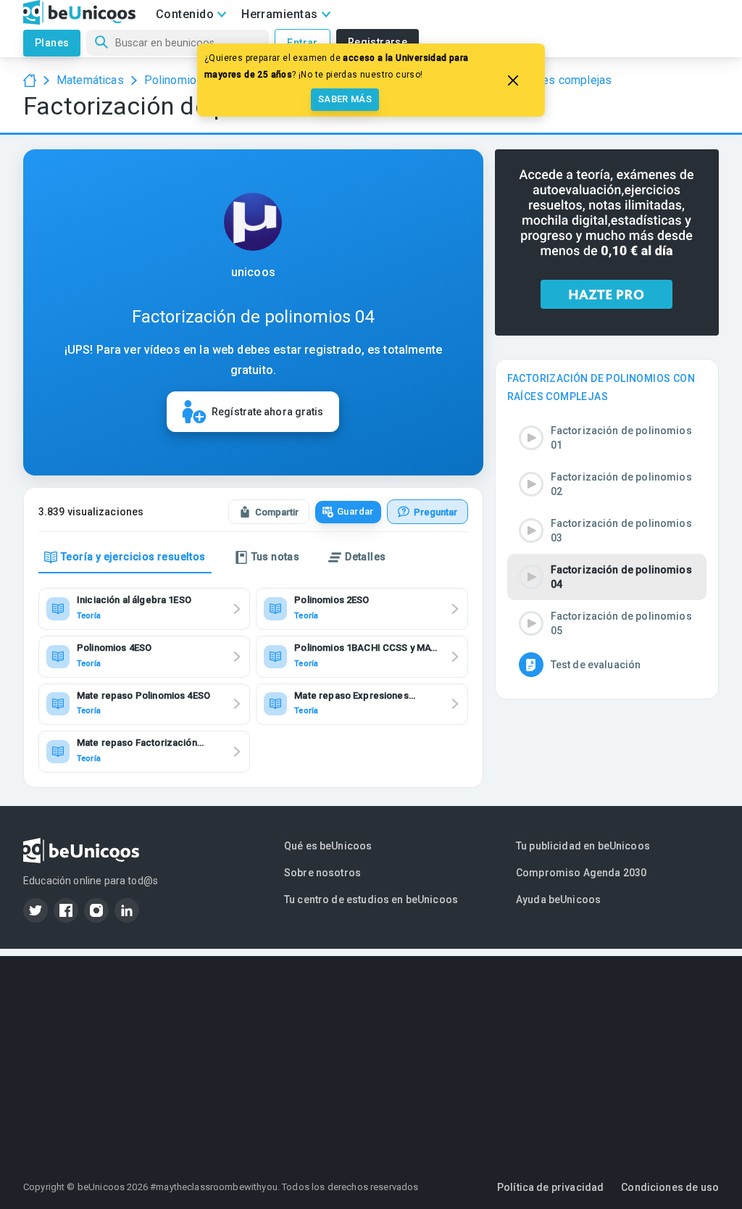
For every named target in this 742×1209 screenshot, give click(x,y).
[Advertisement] (371, 1057)
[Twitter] (35, 910)
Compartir (277, 512)
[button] (606, 438)
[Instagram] (96, 910)
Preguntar (435, 512)
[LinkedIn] (126, 910)
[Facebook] (66, 910)
